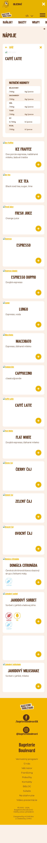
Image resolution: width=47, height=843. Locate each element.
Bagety (22, 22)
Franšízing (27, 772)
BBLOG (27, 786)
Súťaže (27, 791)
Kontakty (27, 782)
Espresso (24, 245)
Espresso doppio (23, 277)
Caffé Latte (23, 405)
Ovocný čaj (23, 533)
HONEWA (29, 816)
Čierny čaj (23, 469)
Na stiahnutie (26, 795)
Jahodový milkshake (23, 670)
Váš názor (27, 768)
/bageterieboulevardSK (27, 721)
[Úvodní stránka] (16, 15)
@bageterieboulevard (27, 733)
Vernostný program (27, 759)
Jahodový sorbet (23, 600)
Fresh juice (23, 213)
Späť (11, 47)
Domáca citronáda (23, 565)
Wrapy (36, 22)
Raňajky (8, 22)
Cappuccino (23, 373)
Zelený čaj (23, 501)
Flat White (23, 437)
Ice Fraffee (23, 149)
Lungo (23, 309)
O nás (27, 763)
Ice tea (23, 181)
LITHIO (29, 818)
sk (27, 15)
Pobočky (27, 777)
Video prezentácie (27, 800)
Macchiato (23, 341)
